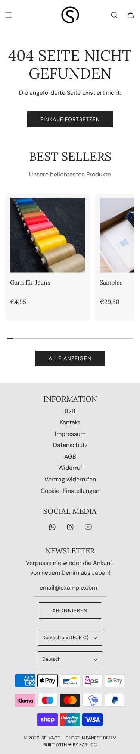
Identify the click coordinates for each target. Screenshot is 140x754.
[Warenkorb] (130, 15)
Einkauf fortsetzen (70, 119)
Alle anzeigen (70, 358)
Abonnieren (70, 610)
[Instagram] (70, 527)
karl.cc (88, 745)
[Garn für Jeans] (47, 235)
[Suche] (114, 15)
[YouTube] (88, 527)
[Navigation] (8, 15)
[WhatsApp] (52, 527)
